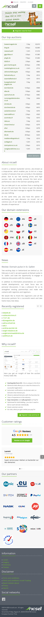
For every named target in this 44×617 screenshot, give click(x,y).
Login (31, 2)
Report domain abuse (11, 583)
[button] (2, 457)
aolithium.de (8, 336)
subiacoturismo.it (9, 315)
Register (23, 2)
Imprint (5, 588)
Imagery (6, 562)
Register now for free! (23, 31)
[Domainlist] (34, 6)
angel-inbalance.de (10, 331)
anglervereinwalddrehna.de (13, 333)
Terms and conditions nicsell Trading (17, 580)
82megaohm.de (9, 320)
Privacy (5, 585)
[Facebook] (3, 599)
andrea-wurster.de (10, 328)
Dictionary (7, 565)
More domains (33, 156)
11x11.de (6, 318)
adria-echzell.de (9, 323)
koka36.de (6, 313)
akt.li (5, 326)
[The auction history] (22, 361)
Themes (6, 567)
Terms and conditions (11, 578)
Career (5, 560)
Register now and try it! (30, 415)
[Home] (10, 6)
